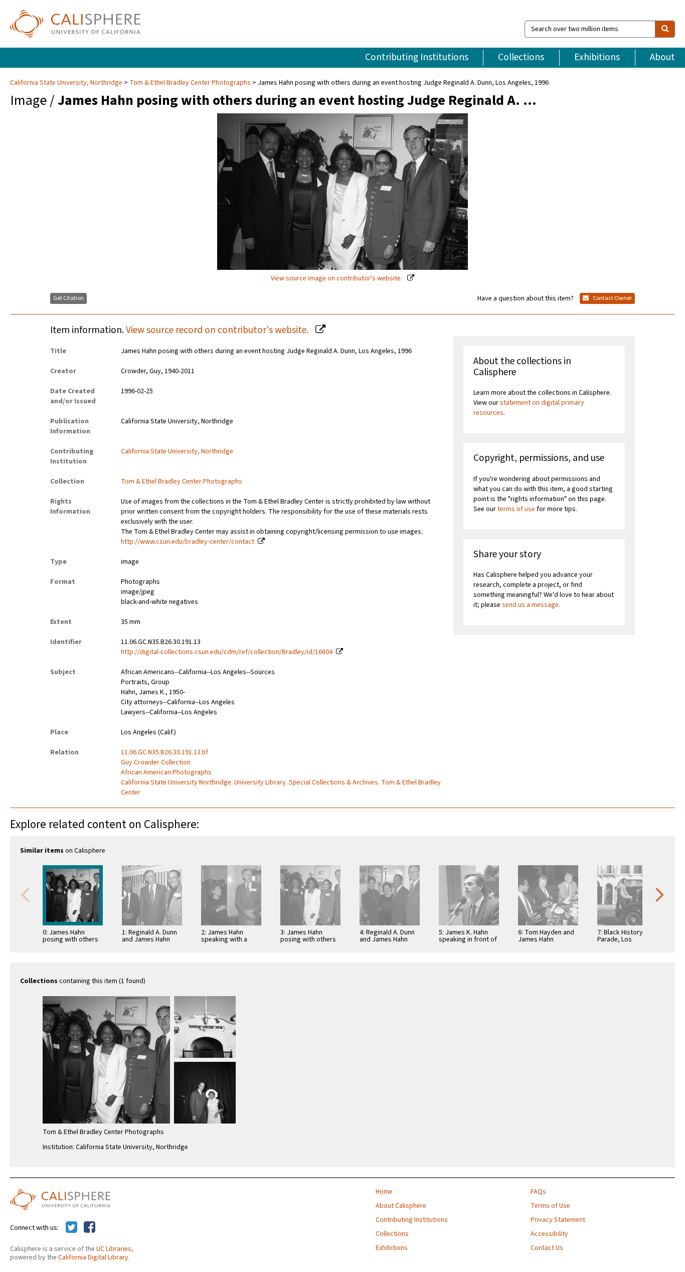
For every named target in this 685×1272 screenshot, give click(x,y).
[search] (665, 29)
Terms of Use (550, 1205)
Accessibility (549, 1233)
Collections (521, 57)
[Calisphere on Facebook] (89, 1227)
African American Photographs (166, 772)
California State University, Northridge (67, 83)
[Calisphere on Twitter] (71, 1227)
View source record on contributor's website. (218, 330)
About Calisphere (401, 1205)
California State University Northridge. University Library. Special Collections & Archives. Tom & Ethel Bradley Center (281, 787)
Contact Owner (612, 298)
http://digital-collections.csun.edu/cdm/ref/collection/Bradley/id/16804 (226, 652)
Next (660, 893)
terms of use (516, 509)
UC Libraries (113, 1249)
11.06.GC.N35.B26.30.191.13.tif (164, 752)
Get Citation (68, 298)
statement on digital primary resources (528, 408)
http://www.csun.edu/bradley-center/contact (187, 542)
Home (384, 1191)
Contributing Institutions (416, 57)
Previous (25, 893)
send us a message (530, 605)
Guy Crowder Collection (156, 762)
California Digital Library (93, 1257)
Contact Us (547, 1247)
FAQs (538, 1191)
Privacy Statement (558, 1219)
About (662, 57)
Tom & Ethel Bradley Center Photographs (190, 83)
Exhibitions (597, 57)
